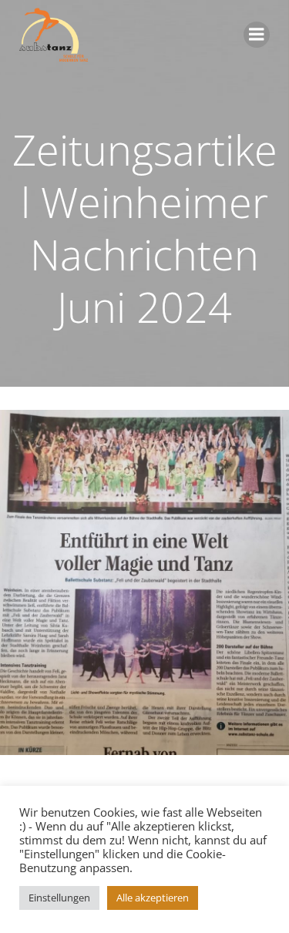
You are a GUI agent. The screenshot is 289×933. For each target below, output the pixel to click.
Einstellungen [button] (59, 897)
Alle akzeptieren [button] (152, 897)
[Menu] (257, 35)
